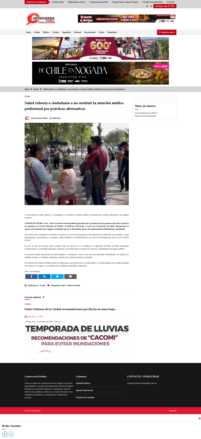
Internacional (89, 32)
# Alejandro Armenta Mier (98, 2)
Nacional (77, 32)
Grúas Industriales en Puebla (146, 113)
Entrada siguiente (33, 297)
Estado (37, 32)
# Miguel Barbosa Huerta (76, 2)
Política (46, 32)
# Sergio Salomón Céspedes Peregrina (125, 2)
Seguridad (66, 32)
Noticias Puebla (73, 285)
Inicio (28, 32)
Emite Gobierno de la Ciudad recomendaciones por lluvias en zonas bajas (70, 309)
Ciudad (56, 32)
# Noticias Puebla (58, 2)
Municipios (112, 32)
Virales (101, 32)
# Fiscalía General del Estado (152, 2)
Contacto (172, 411)
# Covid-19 (170, 2)
